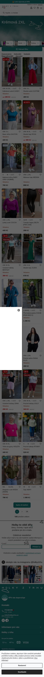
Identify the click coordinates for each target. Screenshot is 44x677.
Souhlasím (22, 672)
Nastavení (22, 665)
